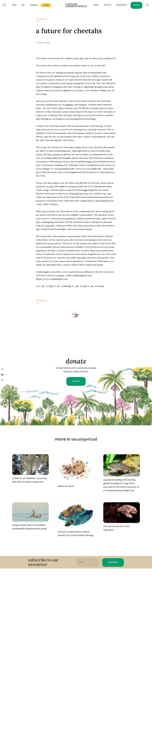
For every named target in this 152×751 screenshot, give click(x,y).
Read (14, 5)
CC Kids (46, 5)
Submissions (121, 5)
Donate (136, 5)
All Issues (34, 5)
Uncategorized (41, 19)
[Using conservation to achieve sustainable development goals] (30, 512)
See (23, 5)
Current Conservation (76, 5)
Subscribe (113, 562)
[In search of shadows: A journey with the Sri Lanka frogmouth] (30, 465)
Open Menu (4, 5)
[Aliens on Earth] (76, 469)
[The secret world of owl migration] (121, 513)
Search (147, 5)
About (96, 5)
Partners (107, 5)
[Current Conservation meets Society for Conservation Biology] (76, 516)
